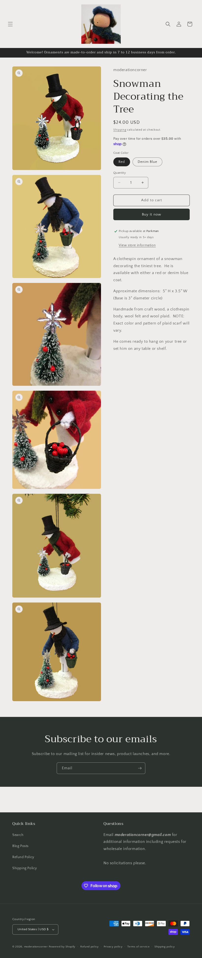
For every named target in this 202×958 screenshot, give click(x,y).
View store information (137, 245)
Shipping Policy (24, 868)
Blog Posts (20, 846)
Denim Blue (147, 162)
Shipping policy (164, 946)
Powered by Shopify (62, 946)
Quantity (119, 172)
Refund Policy (23, 857)
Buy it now (151, 214)
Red (121, 162)
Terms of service (138, 946)
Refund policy (89, 946)
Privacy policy (113, 946)
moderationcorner (36, 946)
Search (18, 835)
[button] (10, 24)
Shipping (119, 129)
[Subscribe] (139, 768)
